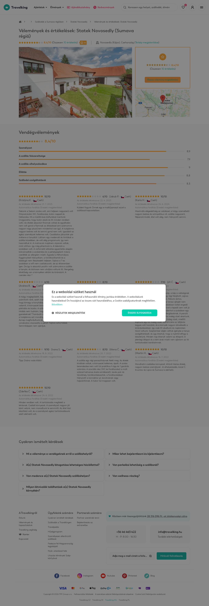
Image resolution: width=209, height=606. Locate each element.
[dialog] (104, 303)
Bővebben (57, 304)
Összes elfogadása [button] (139, 312)
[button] (68, 312)
